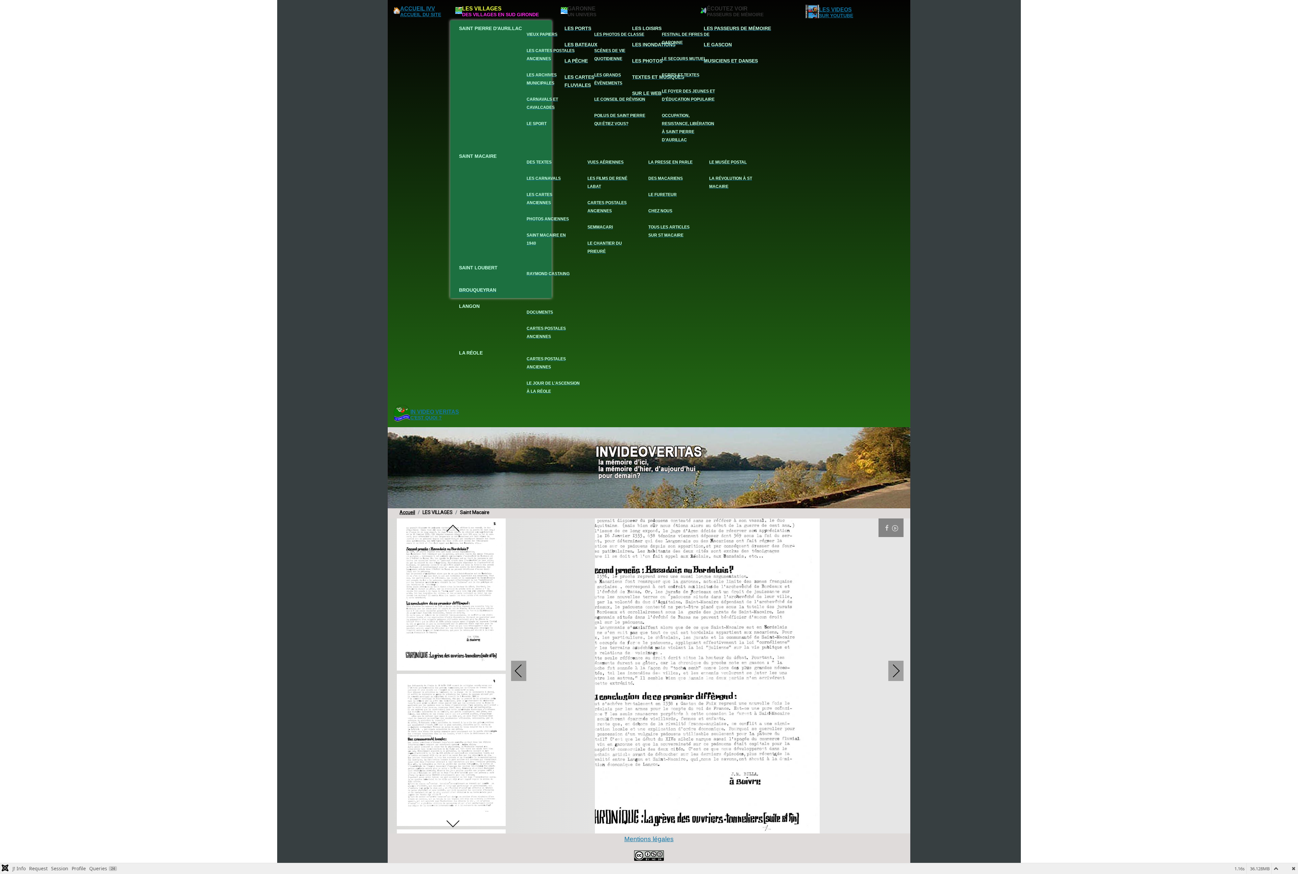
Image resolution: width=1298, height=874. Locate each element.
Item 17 (727, 827)
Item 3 (623, 827)
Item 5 (638, 827)
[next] (453, 823)
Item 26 (794, 827)
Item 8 (660, 827)
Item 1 (608, 827)
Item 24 (779, 827)
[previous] (453, 528)
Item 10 (675, 827)
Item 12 (690, 827)
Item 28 (809, 827)
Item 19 (742, 827)
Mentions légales (649, 839)
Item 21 (757, 827)
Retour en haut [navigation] (1274, 845)
